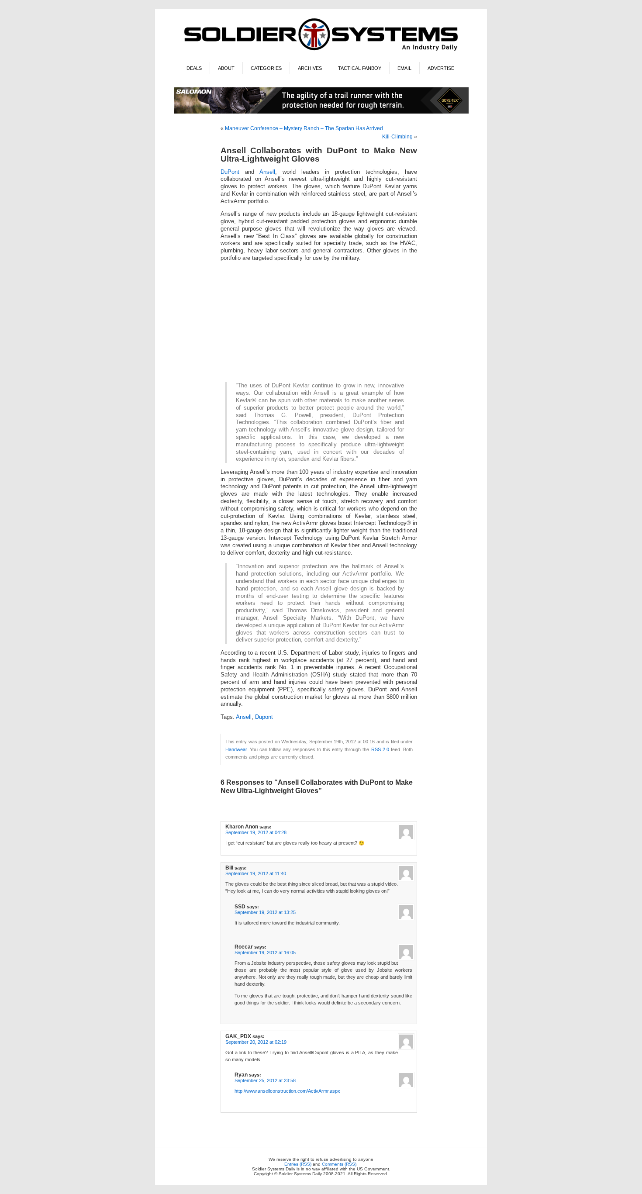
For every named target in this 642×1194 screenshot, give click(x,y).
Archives (310, 68)
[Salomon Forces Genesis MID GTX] (321, 112)
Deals (194, 68)
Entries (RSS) (297, 1164)
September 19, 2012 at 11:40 (255, 873)
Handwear (236, 749)
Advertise (441, 68)
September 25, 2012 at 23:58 (265, 1080)
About (226, 68)
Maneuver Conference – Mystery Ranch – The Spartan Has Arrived (304, 128)
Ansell (267, 172)
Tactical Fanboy (359, 68)
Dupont (264, 717)
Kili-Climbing (397, 137)
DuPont (230, 172)
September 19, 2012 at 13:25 (265, 912)
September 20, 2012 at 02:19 (255, 1042)
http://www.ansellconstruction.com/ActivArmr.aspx (287, 1091)
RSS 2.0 (380, 749)
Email (404, 68)
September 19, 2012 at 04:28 (255, 832)
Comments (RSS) (339, 1164)
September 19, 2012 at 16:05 (265, 952)
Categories (266, 68)
